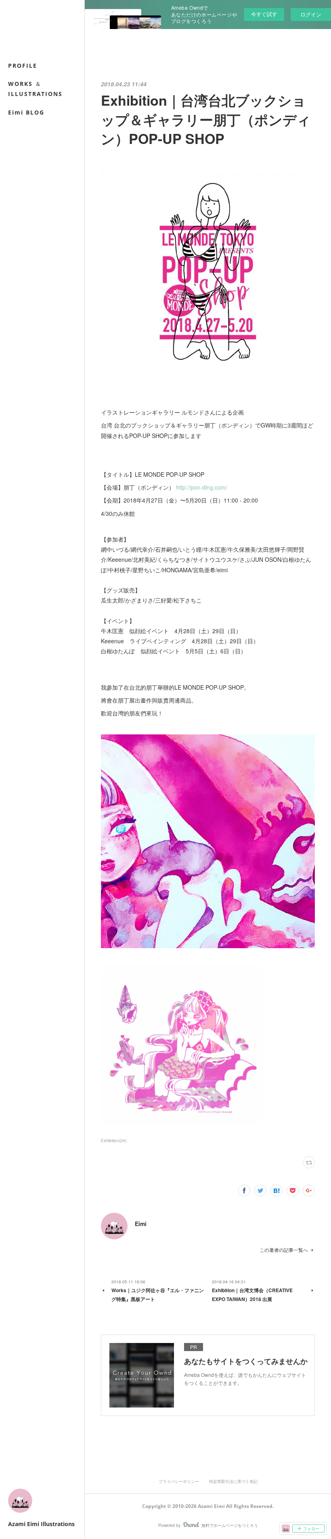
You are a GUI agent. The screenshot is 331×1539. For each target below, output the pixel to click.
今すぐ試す (264, 14)
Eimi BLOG (26, 112)
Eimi (141, 1224)
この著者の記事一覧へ (284, 1249)
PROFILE (22, 65)
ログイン (310, 14)
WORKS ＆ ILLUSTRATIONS (35, 89)
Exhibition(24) (113, 1140)
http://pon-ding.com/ (201, 487)
